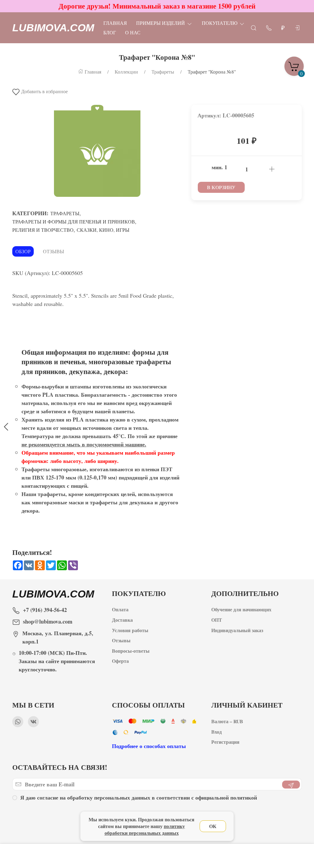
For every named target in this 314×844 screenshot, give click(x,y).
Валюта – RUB (227, 721)
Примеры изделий (160, 23)
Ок (212, 826)
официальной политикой (226, 797)
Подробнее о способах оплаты (149, 746)
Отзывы (53, 251)
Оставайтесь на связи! (59, 767)
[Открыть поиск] (253, 27)
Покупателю (219, 23)
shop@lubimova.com (47, 621)
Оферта (120, 660)
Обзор (23, 251)
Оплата (120, 609)
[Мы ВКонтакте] (33, 721)
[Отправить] (291, 784)
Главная (115, 23)
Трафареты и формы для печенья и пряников (73, 221)
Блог (109, 32)
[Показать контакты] (269, 27)
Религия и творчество (43, 230)
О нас (132, 32)
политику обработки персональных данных (145, 829)
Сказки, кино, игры (103, 230)
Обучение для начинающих (242, 609)
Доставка (122, 619)
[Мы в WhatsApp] (17, 721)
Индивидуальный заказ (237, 630)
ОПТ (217, 619)
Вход (216, 731)
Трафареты (64, 213)
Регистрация (225, 741)
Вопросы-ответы (131, 650)
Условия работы (130, 630)
